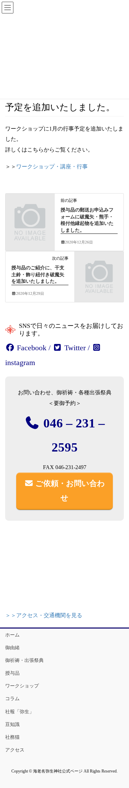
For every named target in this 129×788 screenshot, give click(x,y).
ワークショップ (22, 685)
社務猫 (12, 737)
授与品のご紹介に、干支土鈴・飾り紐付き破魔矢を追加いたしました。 (37, 274)
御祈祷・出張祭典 (24, 660)
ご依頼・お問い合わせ (69, 490)
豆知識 (12, 724)
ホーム (12, 634)
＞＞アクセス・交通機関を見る (43, 615)
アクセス (14, 750)
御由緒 (12, 647)
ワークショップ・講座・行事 (52, 166)
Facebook (30, 347)
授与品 (12, 673)
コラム (12, 698)
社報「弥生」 (19, 711)
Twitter (74, 347)
